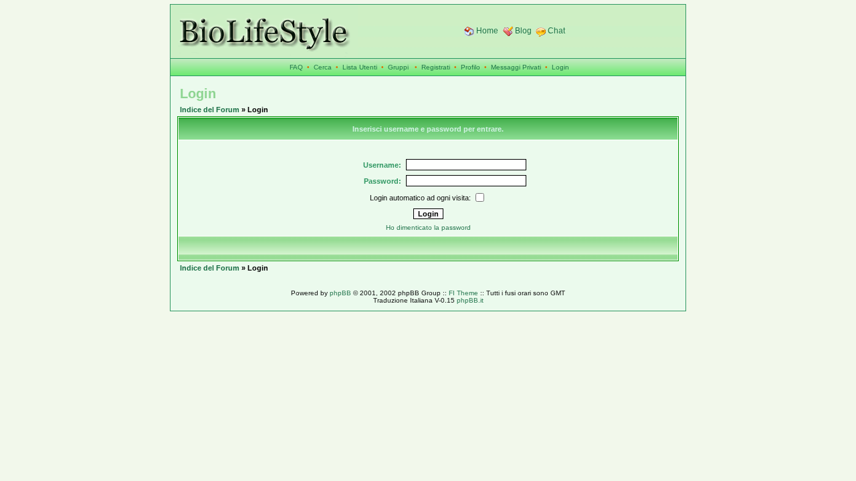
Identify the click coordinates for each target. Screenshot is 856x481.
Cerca (323, 67)
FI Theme (463, 293)
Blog (523, 30)
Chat (556, 30)
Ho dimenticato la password (428, 227)
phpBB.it (470, 300)
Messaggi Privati (516, 67)
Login (560, 67)
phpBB (340, 293)
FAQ (296, 67)
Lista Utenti (359, 67)
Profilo (470, 67)
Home (487, 30)
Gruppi (398, 67)
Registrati (435, 67)
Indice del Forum (209, 110)
